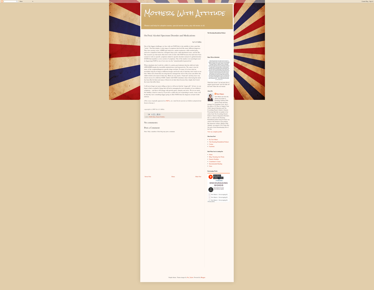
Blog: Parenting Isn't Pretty (216, 157)
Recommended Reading (215, 164)
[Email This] (152, 114)
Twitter (211, 144)
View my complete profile (214, 132)
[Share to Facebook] (158, 114)
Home (154, 117)
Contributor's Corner (215, 161)
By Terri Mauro (213, 139)
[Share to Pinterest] (160, 114)
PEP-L (168, 101)
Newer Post (148, 176)
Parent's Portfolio (160, 117)
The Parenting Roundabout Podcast (219, 142)
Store (210, 166)
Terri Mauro (220, 94)
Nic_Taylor (190, 277)
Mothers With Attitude (184, 13)
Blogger (203, 277)
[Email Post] (148, 114)
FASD (150, 117)
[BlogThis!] (154, 114)
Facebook (211, 146)
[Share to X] (156, 114)
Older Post (198, 176)
